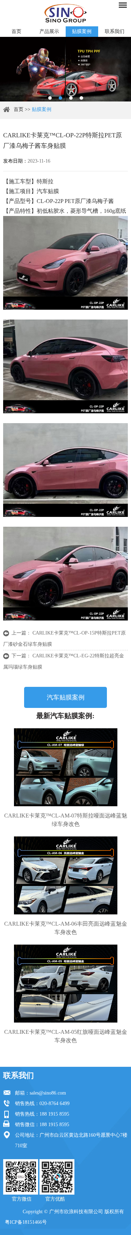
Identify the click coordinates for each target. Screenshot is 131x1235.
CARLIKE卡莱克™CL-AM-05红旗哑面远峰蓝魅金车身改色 (65, 1036)
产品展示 (49, 31)
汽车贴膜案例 (66, 697)
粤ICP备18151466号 (26, 1222)
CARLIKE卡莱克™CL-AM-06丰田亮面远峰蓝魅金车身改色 (65, 928)
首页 (16, 31)
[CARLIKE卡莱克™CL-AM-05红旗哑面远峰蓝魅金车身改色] (65, 984)
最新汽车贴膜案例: (65, 716)
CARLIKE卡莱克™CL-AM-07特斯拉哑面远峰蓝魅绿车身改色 (65, 820)
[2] (60, 98)
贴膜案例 (82, 31)
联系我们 (114, 31)
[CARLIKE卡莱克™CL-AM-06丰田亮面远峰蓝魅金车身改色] (65, 875)
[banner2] (81, 98)
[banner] (50, 98)
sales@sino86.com (48, 1093)
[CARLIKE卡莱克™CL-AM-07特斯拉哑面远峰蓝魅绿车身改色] (65, 767)
